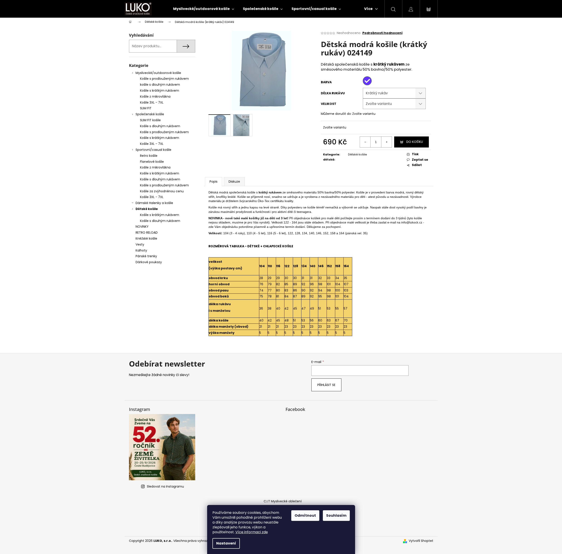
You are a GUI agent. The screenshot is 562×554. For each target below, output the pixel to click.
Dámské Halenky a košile (154, 203)
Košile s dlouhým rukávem (160, 126)
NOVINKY (142, 226)
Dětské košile (147, 209)
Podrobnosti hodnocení (382, 33)
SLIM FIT (145, 108)
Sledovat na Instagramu (165, 486)
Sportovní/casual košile (153, 149)
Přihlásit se (326, 385)
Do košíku (414, 142)
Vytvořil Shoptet (421, 541)
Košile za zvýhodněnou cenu (162, 191)
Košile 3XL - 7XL (151, 102)
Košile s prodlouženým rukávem (164, 78)
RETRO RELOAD (147, 232)
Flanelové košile (152, 161)
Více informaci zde (251, 532)
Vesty (140, 244)
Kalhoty (141, 250)
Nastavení (226, 543)
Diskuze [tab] (234, 181)
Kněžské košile (146, 238)
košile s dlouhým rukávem (160, 84)
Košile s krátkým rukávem (159, 90)
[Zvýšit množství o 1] (386, 142)
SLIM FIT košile (150, 120)
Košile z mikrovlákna (155, 96)
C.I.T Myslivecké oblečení (283, 501)
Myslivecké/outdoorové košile (158, 73)
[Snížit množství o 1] (365, 142)
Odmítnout (305, 515)
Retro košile (148, 155)
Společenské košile (150, 114)
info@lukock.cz (411, 222)
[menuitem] (203, 9)
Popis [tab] (214, 181)
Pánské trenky (146, 256)
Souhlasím (336, 515)
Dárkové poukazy (149, 262)
